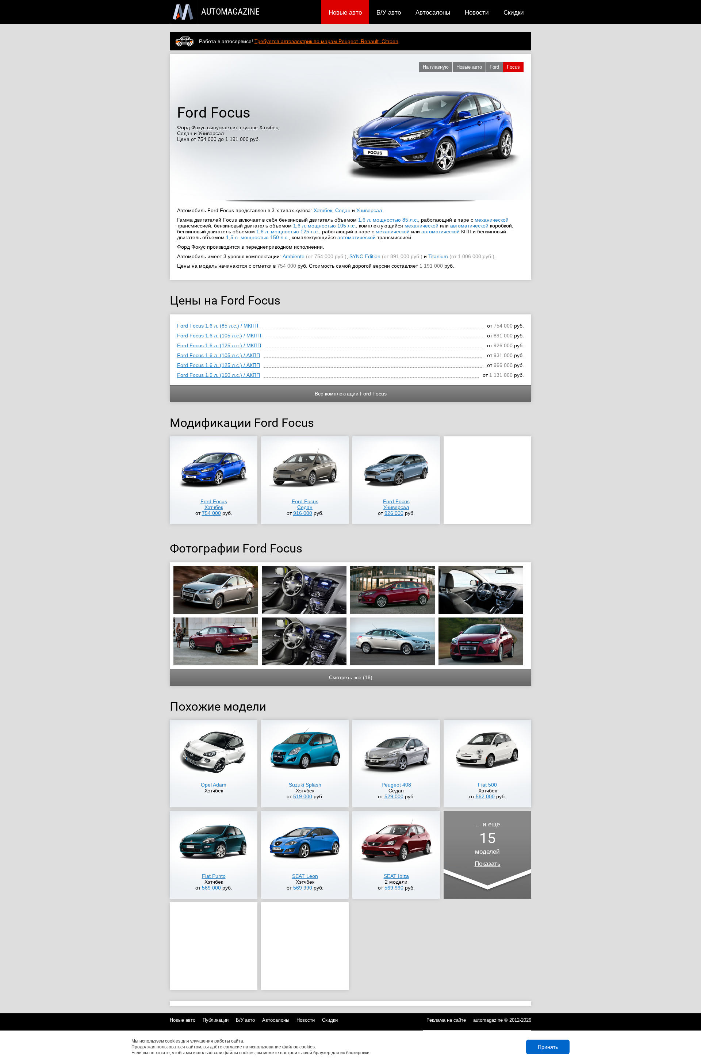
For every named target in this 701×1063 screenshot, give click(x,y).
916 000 (302, 513)
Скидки (513, 12)
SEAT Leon (305, 876)
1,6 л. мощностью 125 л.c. (287, 231)
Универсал (369, 210)
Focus (513, 67)
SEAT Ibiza (396, 876)
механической (492, 220)
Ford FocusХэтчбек (213, 504)
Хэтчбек (323, 210)
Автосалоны (432, 12)
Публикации (216, 1020)
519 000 (302, 796)
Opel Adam (213, 785)
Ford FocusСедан (305, 504)
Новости (477, 12)
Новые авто (345, 12)
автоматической (469, 226)
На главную (436, 67)
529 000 (393, 796)
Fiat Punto (214, 876)
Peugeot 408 (396, 785)
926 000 (393, 513)
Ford (494, 67)
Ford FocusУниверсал (396, 504)
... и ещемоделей (488, 844)
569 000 (211, 888)
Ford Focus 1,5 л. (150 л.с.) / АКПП (218, 375)
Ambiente (293, 256)
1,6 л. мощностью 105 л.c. (324, 226)
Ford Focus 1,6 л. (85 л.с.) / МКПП (217, 326)
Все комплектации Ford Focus (351, 394)
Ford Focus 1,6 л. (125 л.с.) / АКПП (218, 365)
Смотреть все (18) (350, 677)
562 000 (485, 796)
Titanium (438, 256)
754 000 (211, 513)
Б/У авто (388, 12)
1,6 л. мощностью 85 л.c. (388, 220)
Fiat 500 (487, 785)
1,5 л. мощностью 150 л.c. (257, 237)
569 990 (302, 888)
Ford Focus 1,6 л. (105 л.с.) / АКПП (218, 355)
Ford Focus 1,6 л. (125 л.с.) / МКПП (219, 345)
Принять (548, 1047)
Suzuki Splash (305, 785)
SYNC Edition (364, 256)
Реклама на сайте (446, 1020)
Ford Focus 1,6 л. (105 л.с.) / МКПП (219, 336)
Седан (342, 210)
